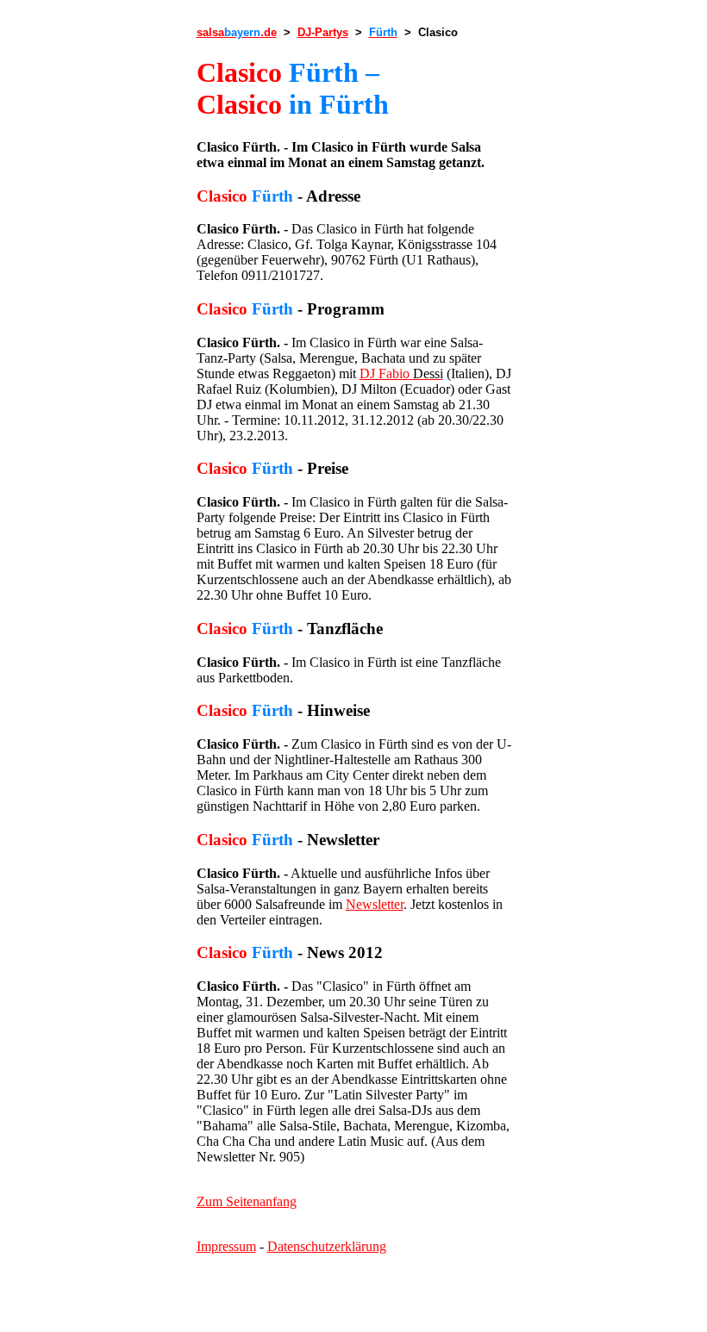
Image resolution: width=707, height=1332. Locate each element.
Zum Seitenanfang (247, 1201)
